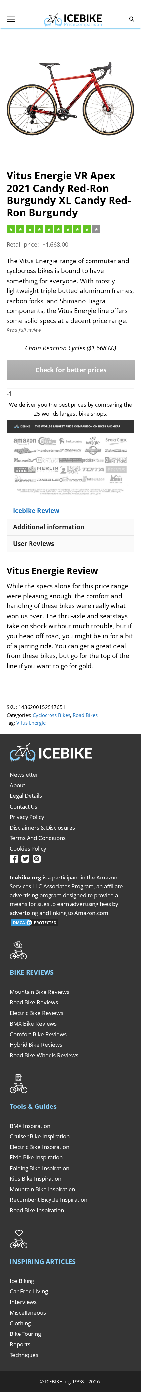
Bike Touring (25, 1333)
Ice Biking (22, 1281)
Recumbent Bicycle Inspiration (48, 1199)
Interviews (23, 1302)
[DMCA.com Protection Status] (34, 925)
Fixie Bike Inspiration (36, 1157)
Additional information (48, 527)
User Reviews (33, 543)
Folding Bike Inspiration (39, 1168)
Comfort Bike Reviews (38, 1034)
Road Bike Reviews (34, 1002)
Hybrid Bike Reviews (36, 1044)
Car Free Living (29, 1291)
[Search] (131, 19)
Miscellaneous (28, 1312)
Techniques (24, 1354)
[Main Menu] (11, 19)
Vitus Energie (31, 722)
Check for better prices (70, 370)
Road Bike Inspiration (37, 1210)
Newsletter (24, 774)
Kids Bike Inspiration (35, 1178)
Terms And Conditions (38, 838)
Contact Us (23, 806)
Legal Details (26, 795)
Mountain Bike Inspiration (42, 1189)
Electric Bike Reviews (36, 1012)
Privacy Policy (27, 817)
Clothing (20, 1323)
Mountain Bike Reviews (39, 991)
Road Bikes (85, 715)
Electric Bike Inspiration (39, 1147)
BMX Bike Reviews (33, 1023)
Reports (20, 1344)
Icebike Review (36, 510)
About (17, 785)
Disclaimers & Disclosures (42, 827)
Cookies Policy (28, 848)
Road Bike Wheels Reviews (44, 1055)
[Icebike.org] (73, 19)
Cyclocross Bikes (51, 715)
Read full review (24, 330)
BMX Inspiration (30, 1126)
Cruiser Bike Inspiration (40, 1136)
